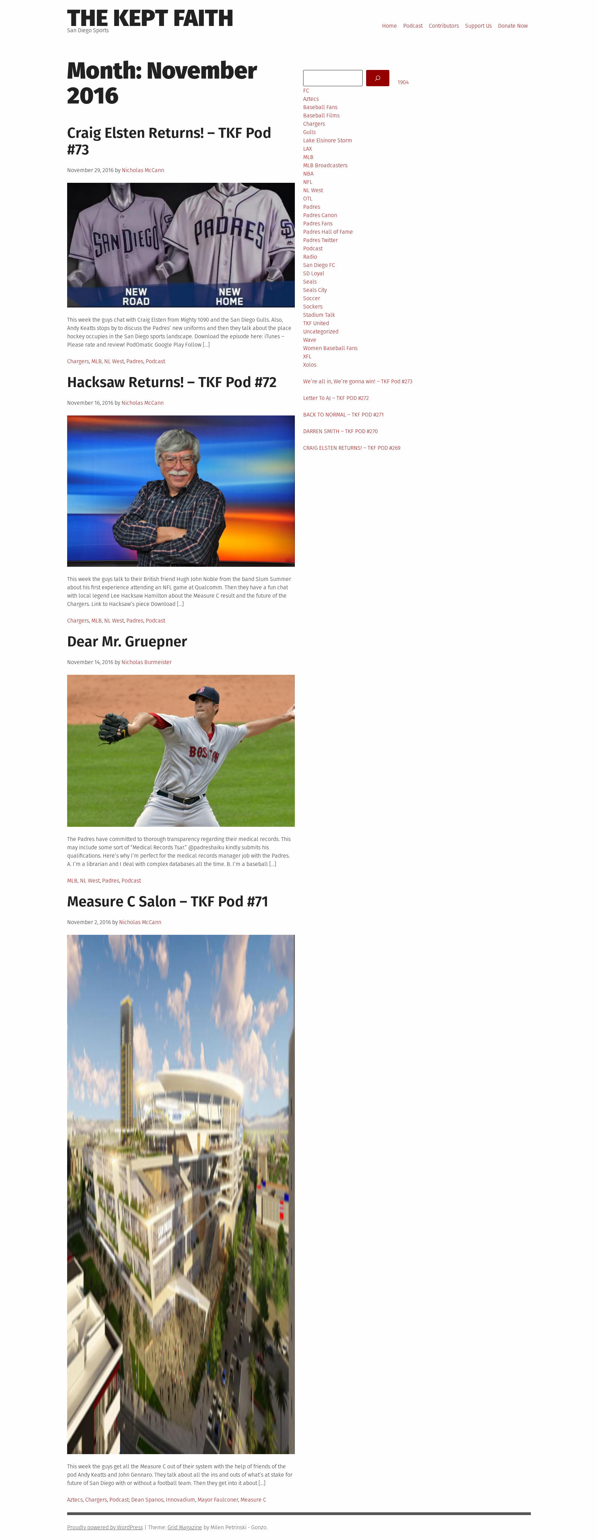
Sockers (313, 306)
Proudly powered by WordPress (105, 1527)
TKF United (316, 323)
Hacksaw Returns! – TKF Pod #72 (172, 382)
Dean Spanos (147, 1499)
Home (389, 26)
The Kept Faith (150, 18)
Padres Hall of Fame (328, 232)
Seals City (315, 290)
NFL (307, 182)
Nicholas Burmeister (146, 662)
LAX (307, 148)
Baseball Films (321, 115)
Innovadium (180, 1499)
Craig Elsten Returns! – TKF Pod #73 (169, 141)
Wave (309, 340)
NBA (308, 173)
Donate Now (513, 26)
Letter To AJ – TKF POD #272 (336, 398)
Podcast (413, 26)
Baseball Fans (320, 107)
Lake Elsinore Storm (327, 140)
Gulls (309, 132)
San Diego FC (319, 265)
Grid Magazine (184, 1527)
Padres (134, 361)
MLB (96, 361)
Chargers (78, 361)
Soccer (311, 298)
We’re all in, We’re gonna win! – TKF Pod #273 (358, 381)
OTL (307, 198)
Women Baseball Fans (330, 348)
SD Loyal (313, 273)
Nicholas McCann (143, 170)
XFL (307, 356)
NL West (114, 361)
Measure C (253, 1499)
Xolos (309, 364)
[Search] (377, 78)
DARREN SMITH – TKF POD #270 (340, 431)
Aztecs (75, 1499)
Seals (310, 281)
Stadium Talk (319, 315)
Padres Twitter (320, 240)
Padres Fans (318, 223)
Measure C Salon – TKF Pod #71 (167, 901)
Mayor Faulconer (218, 1499)
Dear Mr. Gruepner (127, 641)
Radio (310, 256)
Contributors (444, 26)
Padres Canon (320, 215)
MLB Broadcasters (325, 165)
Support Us (478, 26)
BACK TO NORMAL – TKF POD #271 (343, 414)
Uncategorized (320, 331)
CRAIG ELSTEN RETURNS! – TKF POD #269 (351, 448)
